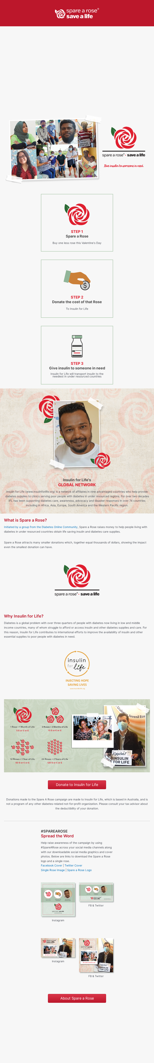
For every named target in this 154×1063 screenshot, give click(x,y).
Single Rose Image (53, 870)
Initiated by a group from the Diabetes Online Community (41, 527)
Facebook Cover (51, 865)
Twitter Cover (73, 865)
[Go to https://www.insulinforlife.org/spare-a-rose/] (77, 222)
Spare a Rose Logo (79, 870)
